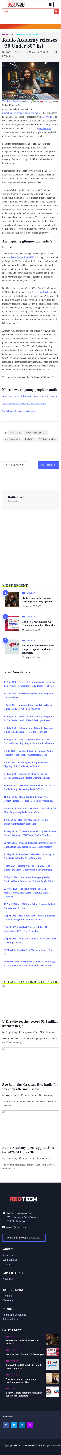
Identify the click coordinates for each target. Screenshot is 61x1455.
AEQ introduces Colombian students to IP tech (24, 403)
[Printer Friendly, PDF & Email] (44, 101)
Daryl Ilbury (11, 1032)
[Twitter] (14, 1425)
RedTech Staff (12, 52)
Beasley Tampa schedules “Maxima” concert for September (24, 1394)
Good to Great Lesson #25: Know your (25, 1354)
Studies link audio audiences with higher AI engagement (38, 599)
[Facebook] (6, 1425)
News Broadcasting (41, 292)
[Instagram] (30, 1425)
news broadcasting (12, 439)
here (57, 377)
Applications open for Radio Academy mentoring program (29, 396)
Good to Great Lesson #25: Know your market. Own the (38, 623)
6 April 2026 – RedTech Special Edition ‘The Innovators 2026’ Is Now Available (26, 929)
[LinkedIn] (22, 1425)
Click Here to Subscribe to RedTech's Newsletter (31, 27)
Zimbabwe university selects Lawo (18, 411)
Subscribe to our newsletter (24, 1238)
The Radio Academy (12, 101)
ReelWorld (47, 116)
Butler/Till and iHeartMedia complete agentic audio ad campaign (38, 649)
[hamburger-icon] (50, 4)
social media (45, 128)
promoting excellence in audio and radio (21, 113)
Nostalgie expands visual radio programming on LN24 (21, 1380)
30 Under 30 (15, 433)
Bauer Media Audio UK (22, 257)
